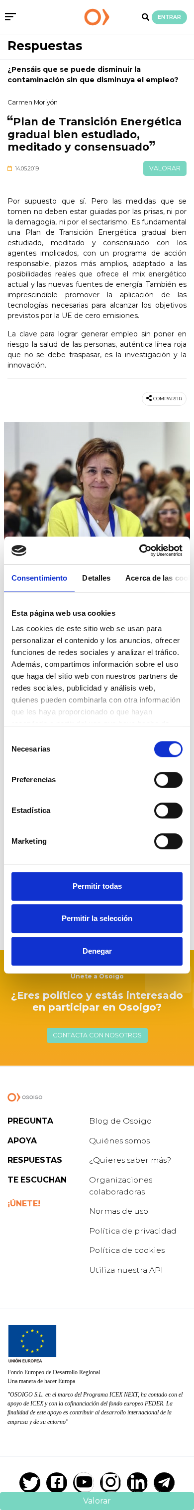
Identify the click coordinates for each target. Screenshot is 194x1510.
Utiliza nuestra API (126, 1270)
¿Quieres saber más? (130, 1160)
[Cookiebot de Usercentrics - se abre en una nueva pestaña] (140, 550)
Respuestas (44, 45)
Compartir (167, 398)
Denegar (97, 951)
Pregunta (30, 1121)
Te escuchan (37, 1180)
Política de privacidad (133, 1231)
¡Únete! (23, 1203)
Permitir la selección (97, 918)
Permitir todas (97, 886)
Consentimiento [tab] (39, 578)
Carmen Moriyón (32, 102)
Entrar (169, 17)
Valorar (165, 168)
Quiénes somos (119, 1140)
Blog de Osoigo (120, 1121)
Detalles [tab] (96, 578)
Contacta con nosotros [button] (97, 1035)
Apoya (22, 1140)
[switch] (168, 780)
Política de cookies (127, 1250)
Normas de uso (118, 1211)
